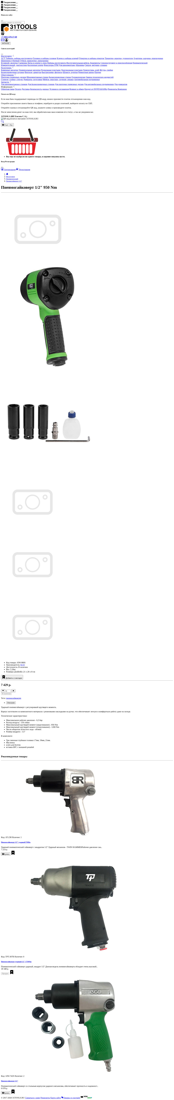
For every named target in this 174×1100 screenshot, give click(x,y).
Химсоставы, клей (91, 70)
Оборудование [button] (7, 75)
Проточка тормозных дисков (13, 77)
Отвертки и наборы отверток (91, 58)
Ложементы (95, 63)
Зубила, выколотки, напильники (34, 61)
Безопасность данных (39, 89)
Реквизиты (45, 1098)
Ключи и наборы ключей (67, 58)
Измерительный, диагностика (14, 65)
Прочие (97, 72)
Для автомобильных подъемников (99, 84)
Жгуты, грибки (106, 70)
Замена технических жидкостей (99, 77)
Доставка (26, 89)
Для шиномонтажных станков (14, 84)
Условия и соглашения (59, 89)
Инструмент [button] (6, 56)
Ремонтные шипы (86, 72)
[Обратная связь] (3, 41)
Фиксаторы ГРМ (51, 65)
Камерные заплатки (9, 70)
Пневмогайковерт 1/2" (14, 181)
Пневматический (140, 63)
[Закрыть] (2, 54)
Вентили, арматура (33, 72)
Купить (6, 854)
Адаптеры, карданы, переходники (148, 58)
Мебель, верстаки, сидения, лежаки (58, 79)
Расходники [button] (6, 68)
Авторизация (10, 169)
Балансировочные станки (60, 77)
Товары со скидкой (71, 1098)
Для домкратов (120, 84)
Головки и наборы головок (44, 58)
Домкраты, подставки (32, 79)
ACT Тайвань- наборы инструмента (16, 58)
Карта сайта (55, 1098)
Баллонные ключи (35, 65)
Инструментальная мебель (77, 63)
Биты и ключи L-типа (37, 63)
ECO (23, 665)
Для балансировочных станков (41, 84)
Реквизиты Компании (117, 89)
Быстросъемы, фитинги (52, 72)
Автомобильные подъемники (87, 79)
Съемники (22, 63)
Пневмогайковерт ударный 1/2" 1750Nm (16, 962)
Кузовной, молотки (9, 63)
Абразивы (80, 65)
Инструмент (10, 177)
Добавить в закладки (13, 678)
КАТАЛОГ (6, 43)
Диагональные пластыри (72, 70)
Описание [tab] (11, 703)
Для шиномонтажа (67, 65)
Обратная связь (7, 89)
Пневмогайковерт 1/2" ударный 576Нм (15, 842)
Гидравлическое (78, 77)
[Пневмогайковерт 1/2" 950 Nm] (32, 533)
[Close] (17, 5)
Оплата (18, 89)
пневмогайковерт (13, 698)
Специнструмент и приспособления (116, 63)
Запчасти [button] (5, 82)
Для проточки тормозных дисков (69, 84)
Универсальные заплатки (30, 70)
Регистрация (24, 169)
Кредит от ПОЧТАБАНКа (95, 89)
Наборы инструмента (56, 63)
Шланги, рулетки (70, 72)
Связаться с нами (32, 1098)
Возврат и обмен (76, 89)
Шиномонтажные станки (37, 77)
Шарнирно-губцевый (10, 61)
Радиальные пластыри (51, 70)
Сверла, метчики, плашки (96, 65)
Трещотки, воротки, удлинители (119, 58)
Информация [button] (7, 87)
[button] (6, 41)
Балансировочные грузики (12, 72)
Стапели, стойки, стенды (12, 79)
